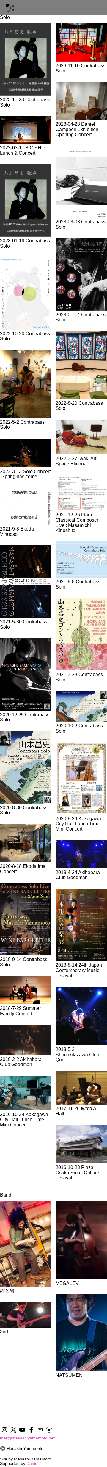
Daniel (32, 1463)
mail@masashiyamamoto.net (27, 1438)
